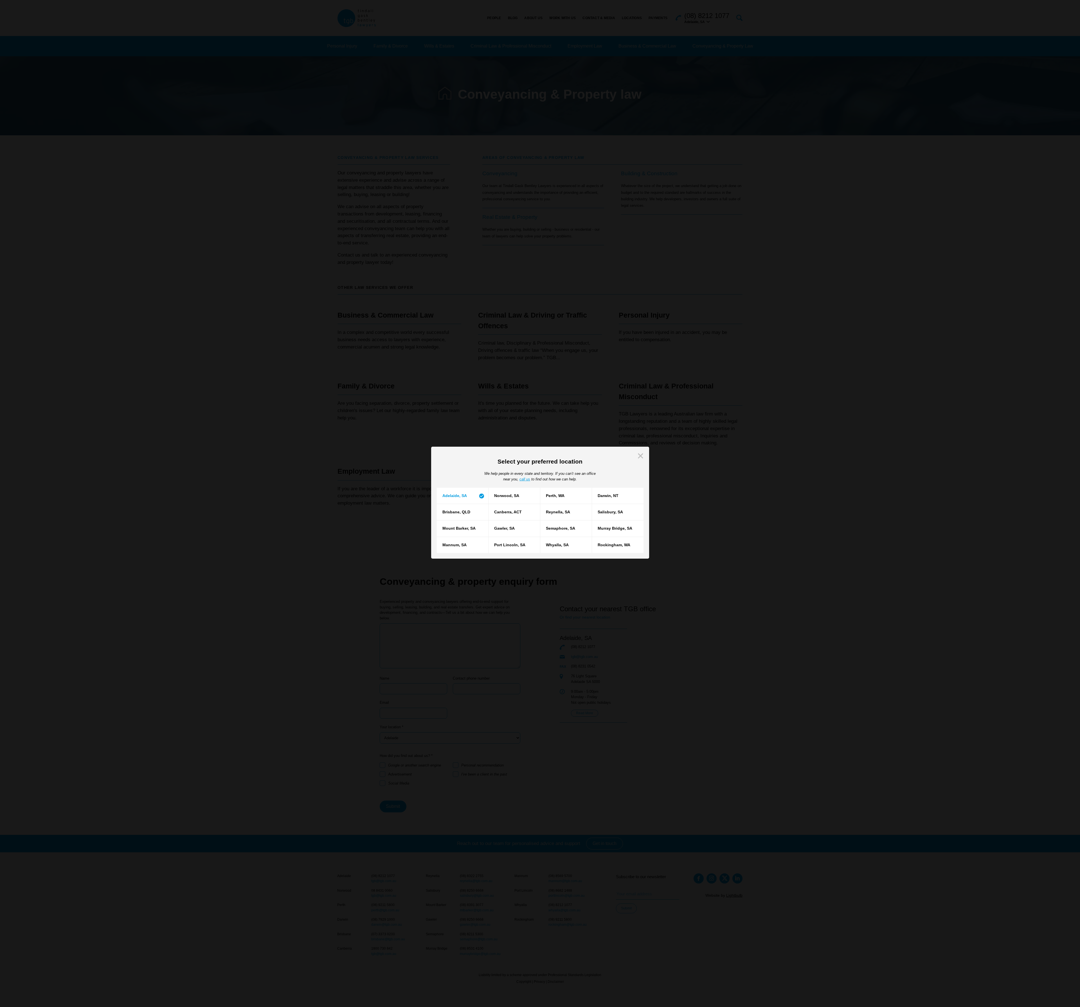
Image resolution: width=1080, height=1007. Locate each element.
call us (524, 479)
